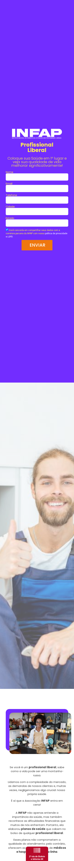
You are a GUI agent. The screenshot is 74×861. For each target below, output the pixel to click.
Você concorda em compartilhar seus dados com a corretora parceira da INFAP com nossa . (36, 233)
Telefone (11, 195)
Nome (9, 172)
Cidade (10, 206)
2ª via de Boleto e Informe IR (37, 857)
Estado (10, 218)
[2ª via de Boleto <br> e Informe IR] (37, 850)
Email (9, 183)
